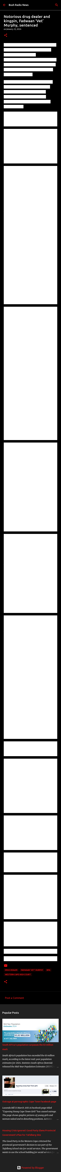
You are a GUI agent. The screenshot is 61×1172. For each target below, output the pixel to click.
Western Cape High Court (18, 975)
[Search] (56, 5)
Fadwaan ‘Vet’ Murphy (32, 970)
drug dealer (11, 970)
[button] (6, 35)
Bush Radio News (19, 5)
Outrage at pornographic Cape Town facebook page (29, 1101)
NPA (48, 970)
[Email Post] (6, 967)
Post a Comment (14, 998)
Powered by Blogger (32, 1167)
